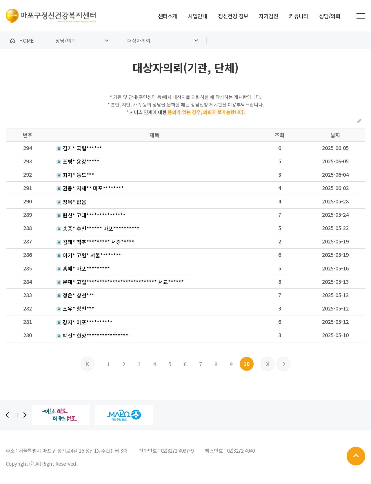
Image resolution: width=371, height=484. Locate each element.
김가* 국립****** (81, 148)
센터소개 (167, 16)
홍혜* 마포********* (85, 268)
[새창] (61, 415)
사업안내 (197, 16)
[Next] (24, 415)
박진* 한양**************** (94, 335)
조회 (280, 135)
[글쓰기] (359, 120)
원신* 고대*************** (93, 215)
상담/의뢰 (329, 16)
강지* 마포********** (86, 322)
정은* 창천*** (77, 295)
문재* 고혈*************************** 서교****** (122, 282)
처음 (87, 364)
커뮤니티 (298, 16)
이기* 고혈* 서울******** (91, 255)
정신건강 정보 (233, 16)
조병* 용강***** (80, 161)
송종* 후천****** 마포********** (100, 228)
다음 (267, 364)
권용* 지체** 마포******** (92, 188)
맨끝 (283, 364)
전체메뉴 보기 (361, 16)
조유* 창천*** (77, 308)
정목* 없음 (73, 201)
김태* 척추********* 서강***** (97, 241)
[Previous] (7, 415)
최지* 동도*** (77, 174)
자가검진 (268, 16)
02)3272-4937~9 (177, 450)
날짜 (335, 135)
